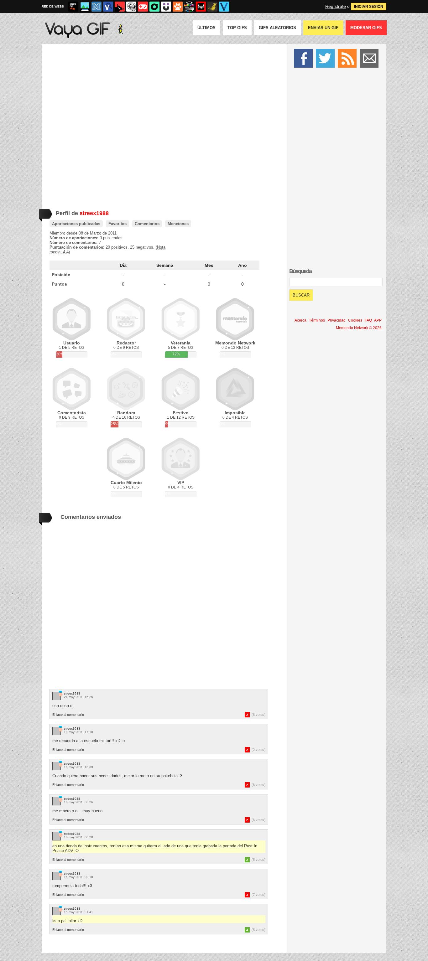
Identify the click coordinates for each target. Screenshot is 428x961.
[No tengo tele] (189, 7)
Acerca (300, 320)
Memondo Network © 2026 (359, 328)
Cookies (355, 320)
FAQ (368, 320)
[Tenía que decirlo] (201, 7)
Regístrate (335, 6)
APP (378, 320)
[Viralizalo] (224, 7)
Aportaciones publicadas (76, 223)
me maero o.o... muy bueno (77, 811)
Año (242, 265)
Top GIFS (237, 27)
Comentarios (147, 223)
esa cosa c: (63, 705)
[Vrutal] (143, 7)
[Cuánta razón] (85, 7)
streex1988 (72, 693)
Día (123, 265)
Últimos (206, 27)
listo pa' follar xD (67, 920)
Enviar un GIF (323, 27)
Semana (164, 265)
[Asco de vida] (73, 7)
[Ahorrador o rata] (212, 7)
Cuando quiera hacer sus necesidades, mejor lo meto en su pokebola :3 (117, 775)
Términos (317, 320)
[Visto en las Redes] (108, 7)
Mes (209, 265)
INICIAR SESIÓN (368, 6)
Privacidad (336, 320)
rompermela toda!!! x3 (72, 885)
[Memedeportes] (96, 7)
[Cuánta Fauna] (178, 7)
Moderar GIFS (366, 27)
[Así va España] (120, 7)
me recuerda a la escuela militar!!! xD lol (89, 740)
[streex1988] (56, 696)
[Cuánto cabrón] (131, 7)
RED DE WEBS (53, 6)
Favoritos (117, 223)
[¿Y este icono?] (60, 694)
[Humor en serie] (166, 7)
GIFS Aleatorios (277, 27)
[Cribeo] (154, 7)
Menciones (178, 223)
